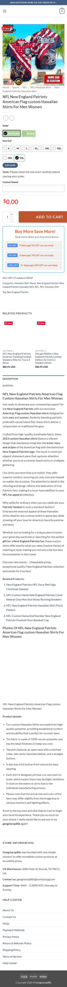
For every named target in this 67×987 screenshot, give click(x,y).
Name (33, 283)
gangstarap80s (11, 823)
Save (7, 28)
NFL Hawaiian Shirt (40, 87)
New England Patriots (47, 283)
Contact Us (9, 916)
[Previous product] (11, 118)
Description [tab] (10, 378)
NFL (25, 87)
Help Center (10, 963)
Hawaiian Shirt (21, 283)
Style (6, 125)
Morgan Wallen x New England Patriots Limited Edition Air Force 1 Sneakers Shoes (48, 358)
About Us (8, 910)
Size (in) (7, 140)
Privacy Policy (11, 936)
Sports (15, 87)
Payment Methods (14, 930)
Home (6, 87)
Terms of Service (12, 956)
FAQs (6, 923)
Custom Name (11, 182)
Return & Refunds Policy (17, 943)
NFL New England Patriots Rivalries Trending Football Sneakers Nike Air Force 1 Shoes (17, 358)
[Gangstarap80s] (33, 11)
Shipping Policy (12, 949)
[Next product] (5, 118)
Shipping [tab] (8, 385)
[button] (5, 11)
